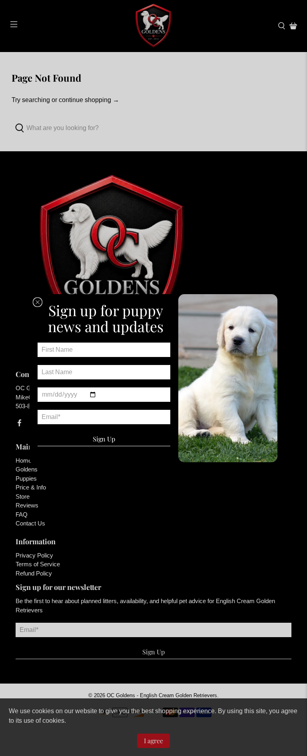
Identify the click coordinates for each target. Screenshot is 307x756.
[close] (38, 302)
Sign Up (104, 439)
